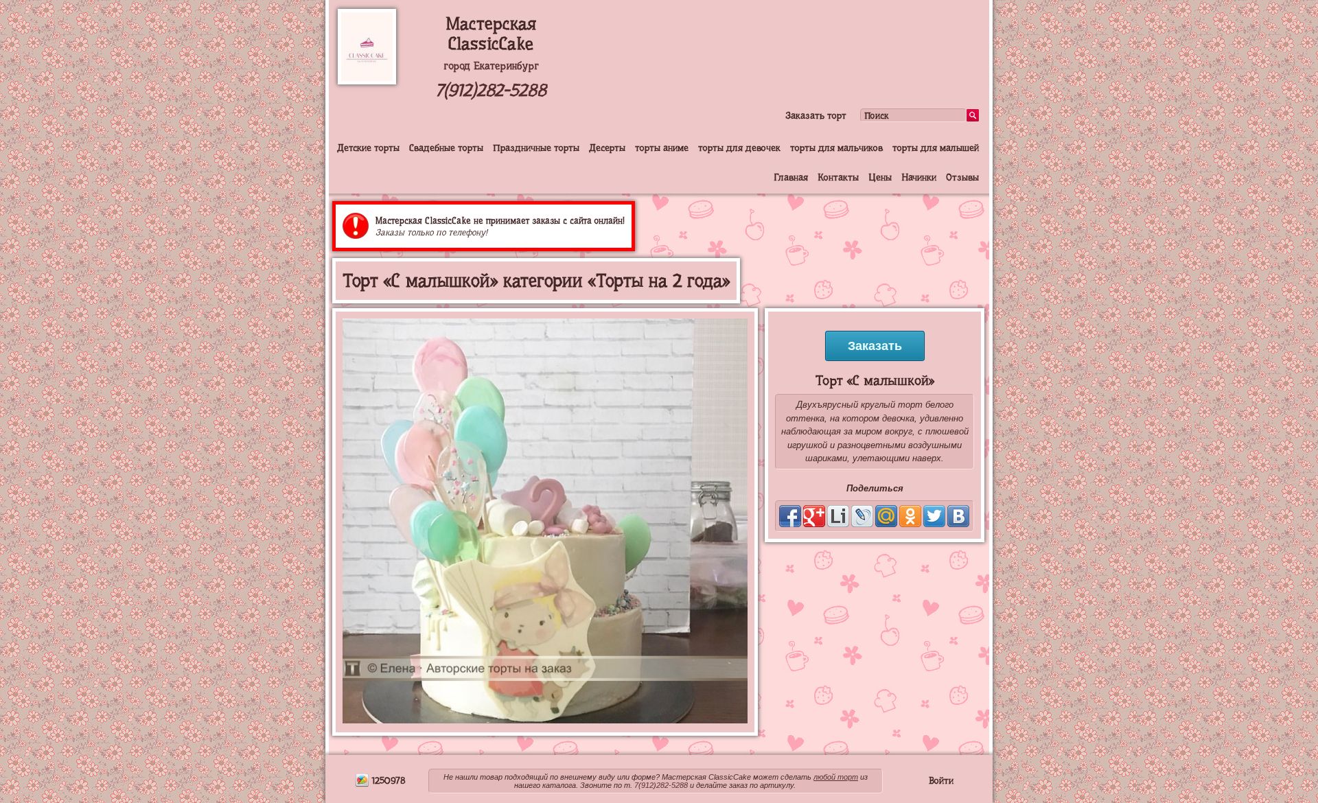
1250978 (387, 780)
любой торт (835, 777)
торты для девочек (739, 147)
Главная (791, 177)
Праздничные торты (536, 147)
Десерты (607, 147)
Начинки (918, 177)
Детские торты (368, 147)
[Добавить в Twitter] (934, 516)
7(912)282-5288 (490, 90)
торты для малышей (935, 147)
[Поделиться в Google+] (814, 516)
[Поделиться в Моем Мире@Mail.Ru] (886, 516)
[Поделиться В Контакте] (958, 516)
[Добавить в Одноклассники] (910, 516)
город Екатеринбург (491, 66)
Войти (941, 780)
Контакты (838, 177)
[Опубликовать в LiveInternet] (838, 516)
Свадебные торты (446, 147)
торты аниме (662, 147)
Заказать (875, 346)
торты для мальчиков (836, 147)
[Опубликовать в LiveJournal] (862, 516)
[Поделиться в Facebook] (790, 516)
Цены (880, 177)
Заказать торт (815, 115)
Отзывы (962, 177)
